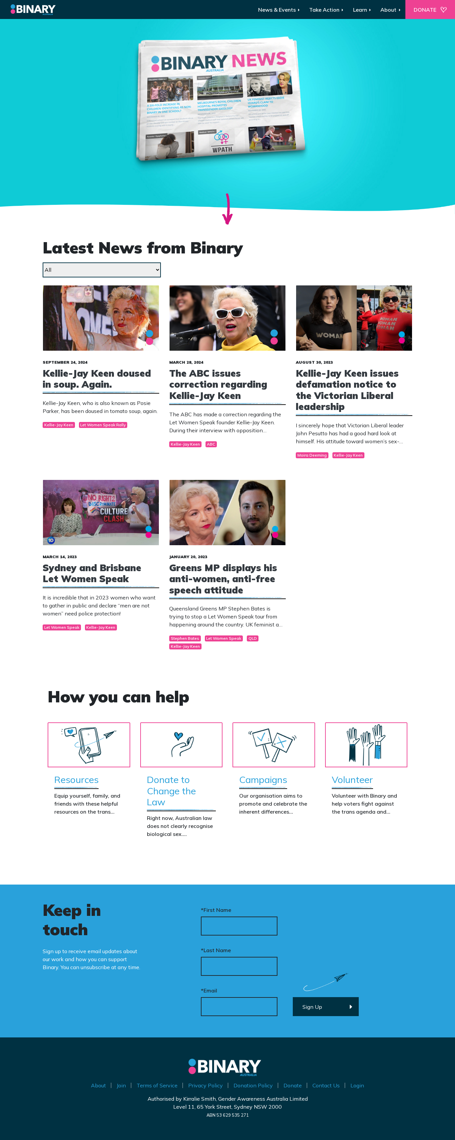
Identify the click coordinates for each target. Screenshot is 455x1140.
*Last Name (216, 950)
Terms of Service (157, 1085)
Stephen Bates (185, 638)
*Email (209, 990)
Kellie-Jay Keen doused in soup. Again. (97, 378)
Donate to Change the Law (171, 791)
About (98, 1085)
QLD (252, 638)
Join (121, 1085)
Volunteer (352, 779)
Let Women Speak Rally (103, 424)
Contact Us (326, 1085)
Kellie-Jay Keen (58, 424)
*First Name (216, 910)
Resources (76, 779)
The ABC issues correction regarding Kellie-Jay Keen (218, 384)
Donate (292, 1085)
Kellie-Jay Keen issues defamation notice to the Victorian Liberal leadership (347, 390)
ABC (211, 444)
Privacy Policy (205, 1085)
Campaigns (263, 779)
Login (357, 1085)
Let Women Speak (61, 627)
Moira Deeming (312, 455)
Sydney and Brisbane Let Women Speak (92, 573)
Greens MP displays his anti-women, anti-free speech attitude (223, 579)
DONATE (425, 9)
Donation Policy (253, 1085)
